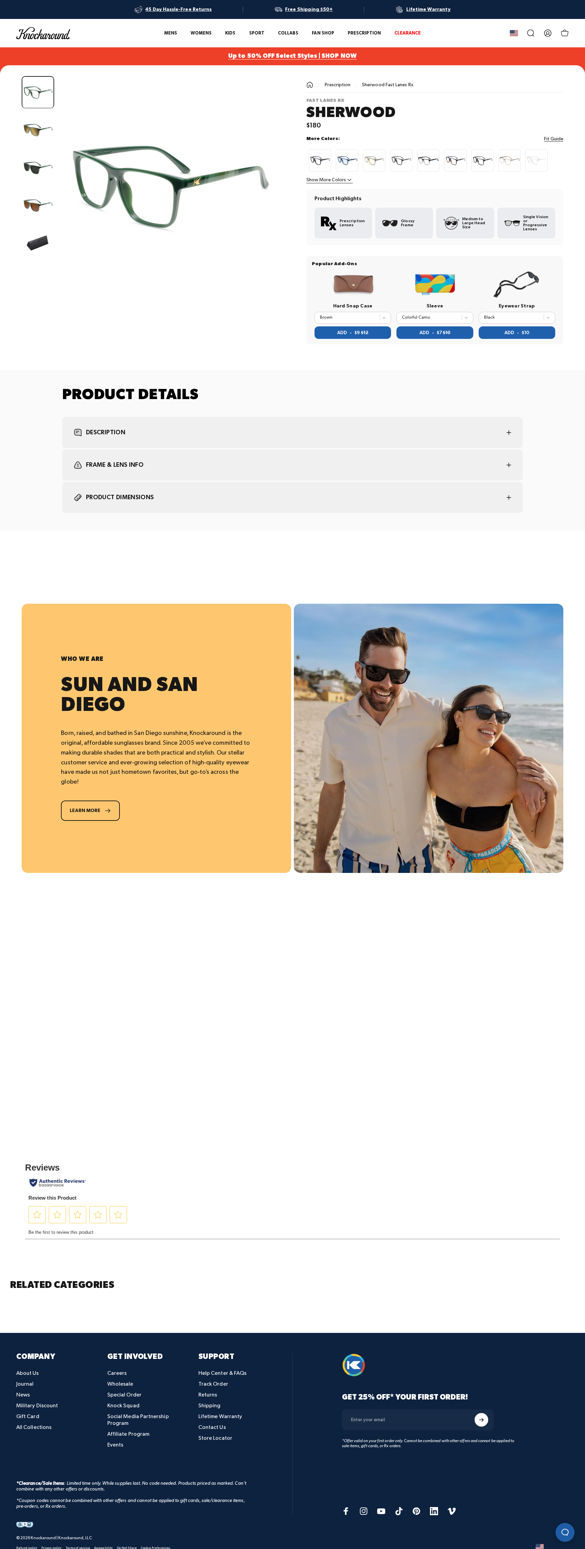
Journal (25, 1384)
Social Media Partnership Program (138, 1420)
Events (115, 1445)
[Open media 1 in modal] (169, 185)
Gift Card (27, 1416)
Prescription (338, 85)
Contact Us (212, 1427)
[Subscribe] (481, 1420)
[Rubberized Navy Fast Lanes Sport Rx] (347, 160)
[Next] (261, 200)
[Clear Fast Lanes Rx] (536, 160)
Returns (207, 1395)
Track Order (213, 1384)
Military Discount (37, 1406)
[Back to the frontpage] (309, 85)
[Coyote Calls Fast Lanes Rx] (374, 160)
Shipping (209, 1406)
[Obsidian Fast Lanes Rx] (428, 160)
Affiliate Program (128, 1434)
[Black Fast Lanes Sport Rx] (401, 160)
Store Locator (215, 1438)
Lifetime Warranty (220, 1416)
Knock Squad (123, 1406)
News (23, 1395)
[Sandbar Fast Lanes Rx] (509, 160)
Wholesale (120, 1384)
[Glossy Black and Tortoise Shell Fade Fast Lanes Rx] (455, 160)
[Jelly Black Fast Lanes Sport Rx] (482, 160)
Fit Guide (553, 139)
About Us (27, 1373)
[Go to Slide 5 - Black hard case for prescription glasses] (38, 243)
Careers (117, 1373)
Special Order (124, 1395)
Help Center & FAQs (222, 1373)
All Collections (33, 1427)
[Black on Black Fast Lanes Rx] (320, 160)
